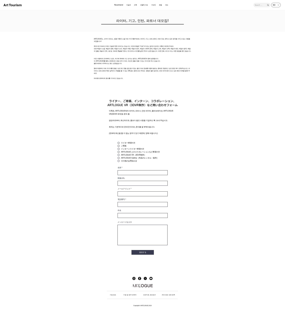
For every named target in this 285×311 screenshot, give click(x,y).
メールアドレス (124, 189)
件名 (119, 210)
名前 (119, 168)
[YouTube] (151, 278)
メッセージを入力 (125, 222)
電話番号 (121, 199)
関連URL (121, 178)
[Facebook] (139, 278)
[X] (145, 278)
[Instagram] (133, 278)
